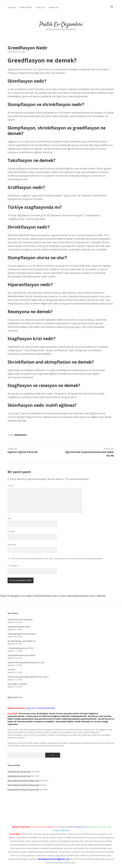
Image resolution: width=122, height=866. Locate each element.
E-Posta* (11, 531)
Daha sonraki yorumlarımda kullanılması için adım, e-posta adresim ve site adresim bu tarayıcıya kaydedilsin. (57, 558)
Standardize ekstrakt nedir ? (19, 626)
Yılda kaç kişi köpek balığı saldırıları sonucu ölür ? (28, 677)
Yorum (10, 485)
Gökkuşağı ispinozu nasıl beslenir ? (22, 634)
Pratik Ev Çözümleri (61, 24)
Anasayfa (11, 7)
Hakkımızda (53, 7)
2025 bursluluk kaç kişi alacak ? (20, 619)
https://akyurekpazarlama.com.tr (77, 595)
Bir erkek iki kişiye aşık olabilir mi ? (22, 641)
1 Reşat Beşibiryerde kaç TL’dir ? (21, 648)
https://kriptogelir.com (12, 595)
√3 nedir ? (12, 669)
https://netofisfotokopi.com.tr (42, 595)
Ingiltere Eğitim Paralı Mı (22, 452)
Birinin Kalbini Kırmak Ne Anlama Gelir (23, 780)
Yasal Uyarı (40, 7)
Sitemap (100, 595)
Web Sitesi (12, 544)
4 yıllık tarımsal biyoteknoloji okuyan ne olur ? (27, 662)
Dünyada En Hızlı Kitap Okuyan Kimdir (23, 789)
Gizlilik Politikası (25, 7)
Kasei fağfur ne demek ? (18, 684)
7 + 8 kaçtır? (13, 565)
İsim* (10, 518)
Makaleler (21, 435)
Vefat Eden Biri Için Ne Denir (19, 771)
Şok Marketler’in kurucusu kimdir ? (22, 655)
